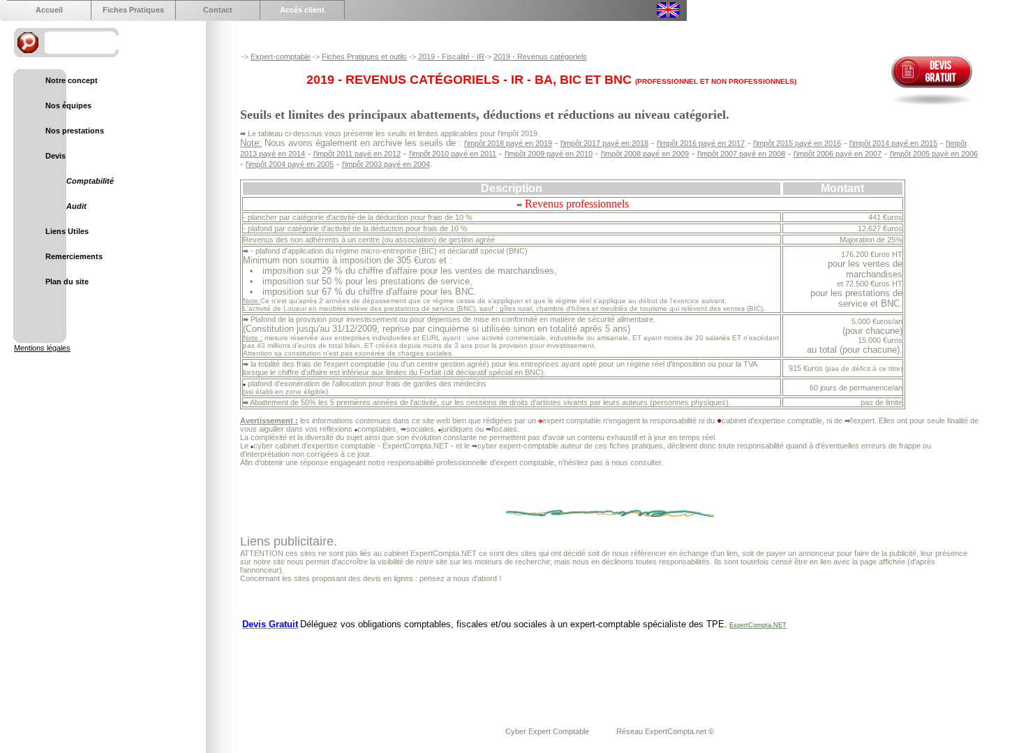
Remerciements (74, 256)
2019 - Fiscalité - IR (451, 56)
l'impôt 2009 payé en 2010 (549, 153)
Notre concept (71, 80)
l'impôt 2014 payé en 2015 (893, 143)
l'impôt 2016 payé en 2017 (701, 143)
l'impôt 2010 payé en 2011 (452, 153)
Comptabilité (90, 181)
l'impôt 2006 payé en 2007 (838, 153)
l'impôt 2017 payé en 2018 (604, 143)
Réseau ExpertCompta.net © (665, 731)
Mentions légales (42, 348)
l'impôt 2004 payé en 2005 (290, 164)
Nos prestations (74, 130)
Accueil (49, 10)
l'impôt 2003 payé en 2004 (386, 164)
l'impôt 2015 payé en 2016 (797, 143)
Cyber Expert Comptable (548, 731)
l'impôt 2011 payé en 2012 (357, 153)
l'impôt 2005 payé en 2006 (934, 153)
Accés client (302, 10)
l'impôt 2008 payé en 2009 (645, 153)
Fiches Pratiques (133, 10)
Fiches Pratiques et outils (364, 56)
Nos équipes (68, 105)
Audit (76, 206)
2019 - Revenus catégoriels (540, 56)
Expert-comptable (281, 56)
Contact (217, 10)
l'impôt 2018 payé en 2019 (508, 143)
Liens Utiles (67, 231)
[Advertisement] (494, 669)
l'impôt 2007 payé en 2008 (741, 153)
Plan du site (67, 281)
